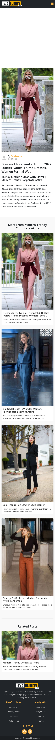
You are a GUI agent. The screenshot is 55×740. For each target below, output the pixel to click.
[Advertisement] (27, 36)
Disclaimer (13, 716)
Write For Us (14, 721)
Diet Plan (41, 716)
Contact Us (13, 707)
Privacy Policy (13, 712)
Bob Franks (16, 156)
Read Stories (41, 707)
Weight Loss (41, 712)
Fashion (41, 721)
